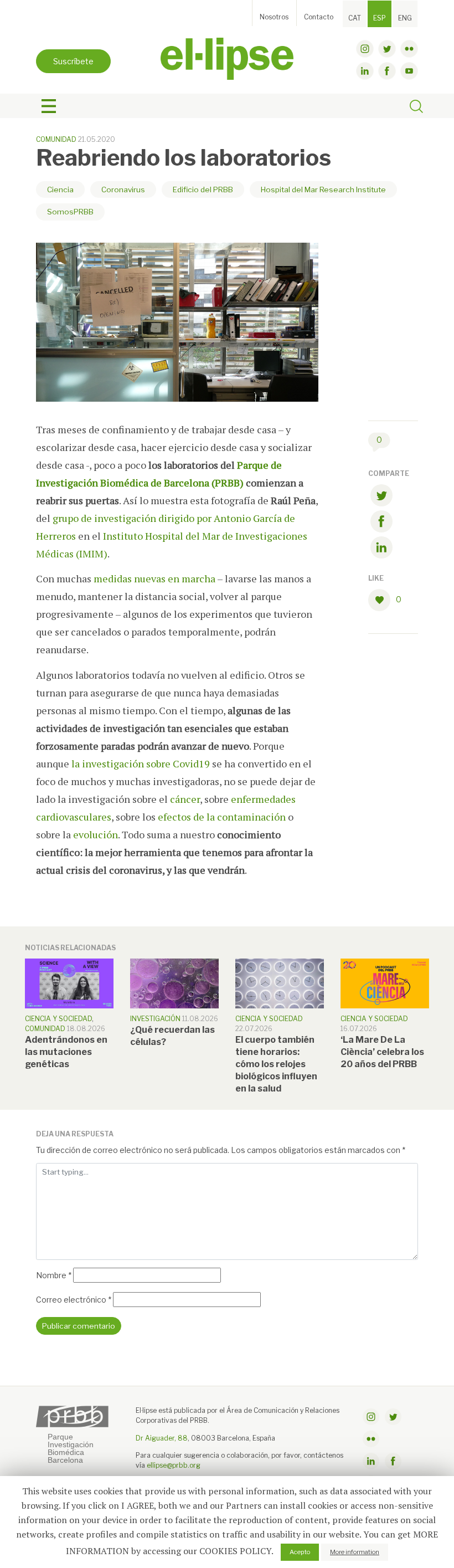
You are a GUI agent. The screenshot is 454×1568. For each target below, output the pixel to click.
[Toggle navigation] (48, 106)
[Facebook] (381, 523)
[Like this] (382, 600)
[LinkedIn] (381, 549)
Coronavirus (123, 189)
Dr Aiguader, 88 (162, 1438)
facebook (387, 71)
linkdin (365, 71)
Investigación (155, 1018)
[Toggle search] (416, 107)
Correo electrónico (73, 1299)
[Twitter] (381, 497)
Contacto (318, 17)
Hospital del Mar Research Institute (323, 189)
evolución (95, 834)
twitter (387, 49)
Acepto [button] (300, 1552)
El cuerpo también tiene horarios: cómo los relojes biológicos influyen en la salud (276, 1064)
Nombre (53, 1275)
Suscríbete (73, 61)
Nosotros (274, 17)
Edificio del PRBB (203, 189)
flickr (409, 49)
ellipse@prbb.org (173, 1465)
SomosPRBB (70, 211)
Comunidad (56, 139)
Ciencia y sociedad (58, 1018)
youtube (409, 71)
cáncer (185, 799)
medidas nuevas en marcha (153, 578)
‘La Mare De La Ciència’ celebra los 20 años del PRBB (382, 1051)
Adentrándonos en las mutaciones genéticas (66, 1051)
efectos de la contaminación (222, 816)
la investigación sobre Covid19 (140, 763)
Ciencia (60, 189)
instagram (365, 49)
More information (354, 1552)
